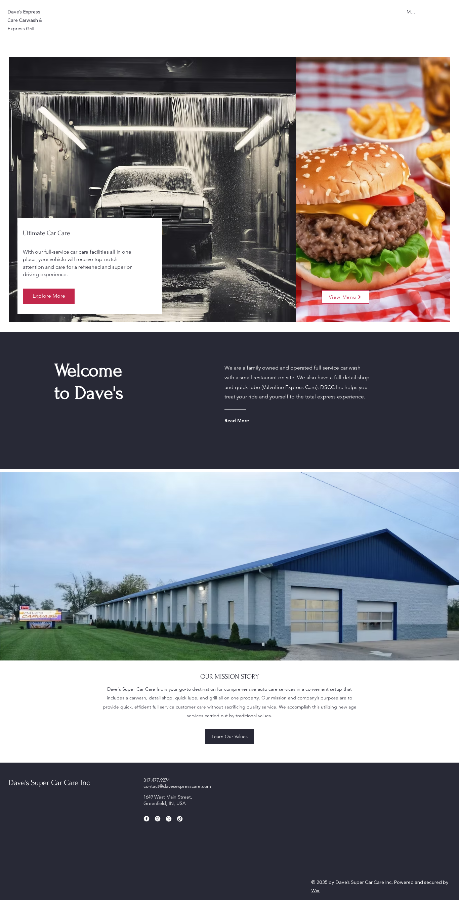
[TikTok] (179, 818)
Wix (315, 891)
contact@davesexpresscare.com (177, 786)
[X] (168, 818)
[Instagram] (157, 818)
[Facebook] (146, 818)
